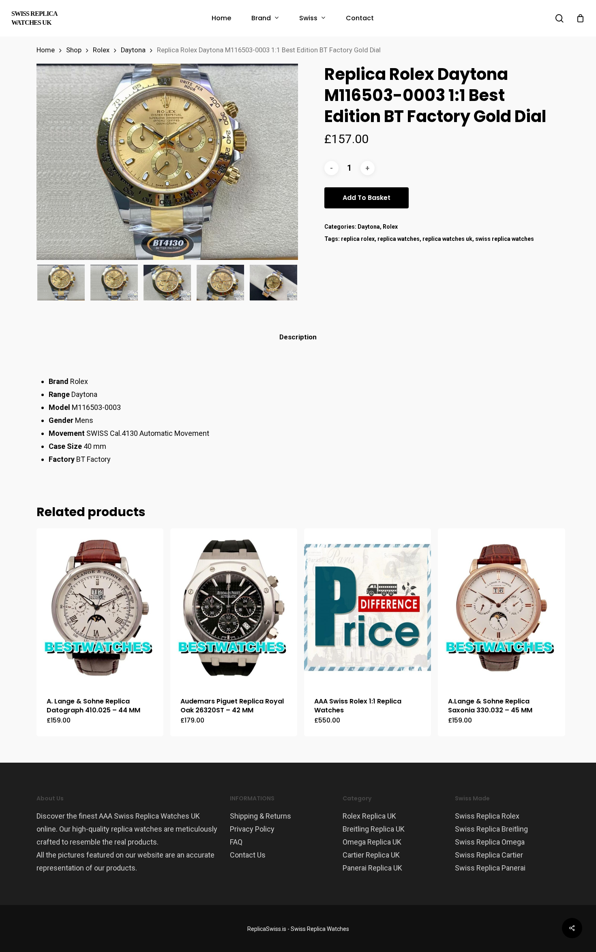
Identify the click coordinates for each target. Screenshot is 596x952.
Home (45, 50)
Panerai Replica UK (372, 868)
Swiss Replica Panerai (490, 868)
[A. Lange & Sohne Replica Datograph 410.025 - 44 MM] (99, 607)
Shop (73, 50)
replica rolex (358, 239)
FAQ (236, 842)
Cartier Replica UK (371, 855)
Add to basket (366, 197)
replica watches (398, 239)
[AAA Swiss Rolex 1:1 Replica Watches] (367, 607)
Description (298, 337)
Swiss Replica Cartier (489, 855)
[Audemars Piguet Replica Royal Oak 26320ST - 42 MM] (233, 607)
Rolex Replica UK (369, 816)
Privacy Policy (252, 829)
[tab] (298, 337)
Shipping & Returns (260, 816)
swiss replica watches (504, 239)
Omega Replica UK (372, 842)
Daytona (133, 50)
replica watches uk (447, 239)
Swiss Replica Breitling (491, 829)
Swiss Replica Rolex (487, 816)
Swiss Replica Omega (490, 842)
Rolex (101, 50)
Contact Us (248, 855)
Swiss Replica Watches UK (34, 18)
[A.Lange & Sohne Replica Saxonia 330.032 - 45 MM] (501, 607)
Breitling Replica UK (374, 829)
